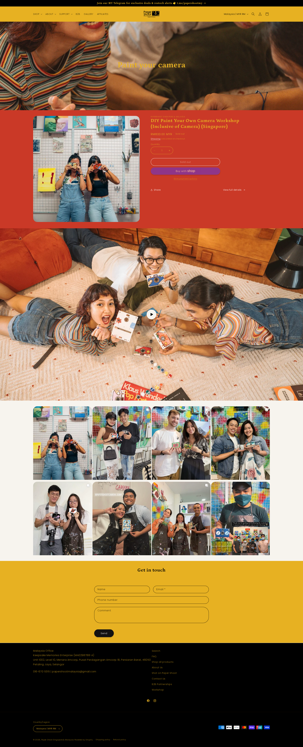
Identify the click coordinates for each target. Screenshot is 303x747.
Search (156, 650)
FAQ (154, 656)
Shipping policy (103, 739)
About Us (157, 667)
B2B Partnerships (162, 684)
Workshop (158, 689)
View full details (232, 189)
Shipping (155, 138)
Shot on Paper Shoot (164, 673)
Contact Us (158, 678)
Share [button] (157, 189)
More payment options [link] (185, 178)
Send (104, 633)
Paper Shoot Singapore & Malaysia (57, 739)
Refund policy (119, 739)
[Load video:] (151, 314)
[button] (37, 14)
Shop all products (162, 662)
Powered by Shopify (83, 739)
